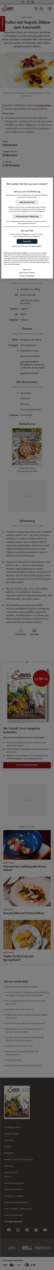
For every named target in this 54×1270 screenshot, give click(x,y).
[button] (27, 241)
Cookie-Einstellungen (27, 276)
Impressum (27, 269)
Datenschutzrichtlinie (27, 272)
